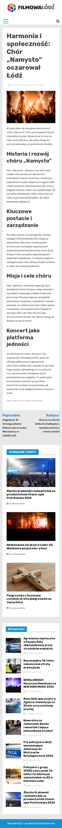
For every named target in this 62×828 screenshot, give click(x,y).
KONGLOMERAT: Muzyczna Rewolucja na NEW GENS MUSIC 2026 (39, 683)
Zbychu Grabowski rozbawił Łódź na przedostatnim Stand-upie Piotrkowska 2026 (31, 494)
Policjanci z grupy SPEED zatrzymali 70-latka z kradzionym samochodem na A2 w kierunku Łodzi (38, 774)
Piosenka (40, 85)
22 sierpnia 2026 (33, 653)
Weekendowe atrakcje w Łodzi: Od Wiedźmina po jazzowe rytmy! (30, 546)
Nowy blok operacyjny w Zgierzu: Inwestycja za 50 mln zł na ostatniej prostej (39, 703)
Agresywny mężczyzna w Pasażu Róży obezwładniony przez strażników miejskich (39, 643)
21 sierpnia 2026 (16, 503)
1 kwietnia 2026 (18, 85)
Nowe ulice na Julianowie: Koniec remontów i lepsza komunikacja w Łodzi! (38, 725)
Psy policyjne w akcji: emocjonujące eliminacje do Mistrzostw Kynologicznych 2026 (38, 749)
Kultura (31, 85)
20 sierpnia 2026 (16, 554)
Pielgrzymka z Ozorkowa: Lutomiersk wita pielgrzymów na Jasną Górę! (29, 599)
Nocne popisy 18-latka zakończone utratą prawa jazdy (38, 664)
